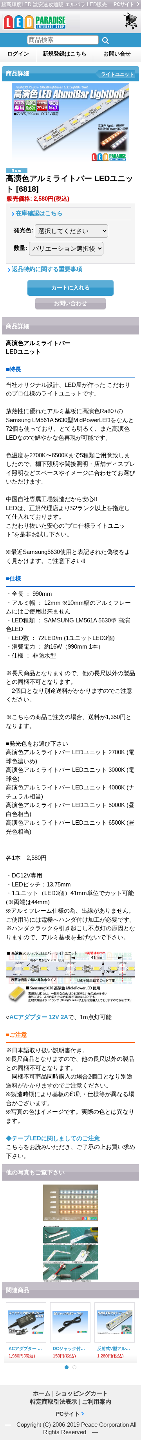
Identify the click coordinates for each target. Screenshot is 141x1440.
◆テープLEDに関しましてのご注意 (53, 1138)
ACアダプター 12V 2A (38, 1017)
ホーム (42, 1393)
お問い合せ (117, 53)
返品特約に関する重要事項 (47, 269)
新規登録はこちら (65, 53)
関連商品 (17, 1290)
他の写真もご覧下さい (35, 1172)
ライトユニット (117, 74)
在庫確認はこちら (39, 213)
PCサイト (124, 4)
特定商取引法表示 (53, 1401)
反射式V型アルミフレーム (114, 1348)
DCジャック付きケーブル (70, 1348)
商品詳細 (17, 326)
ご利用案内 (96, 1401)
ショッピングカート (131, 21)
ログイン (18, 53)
